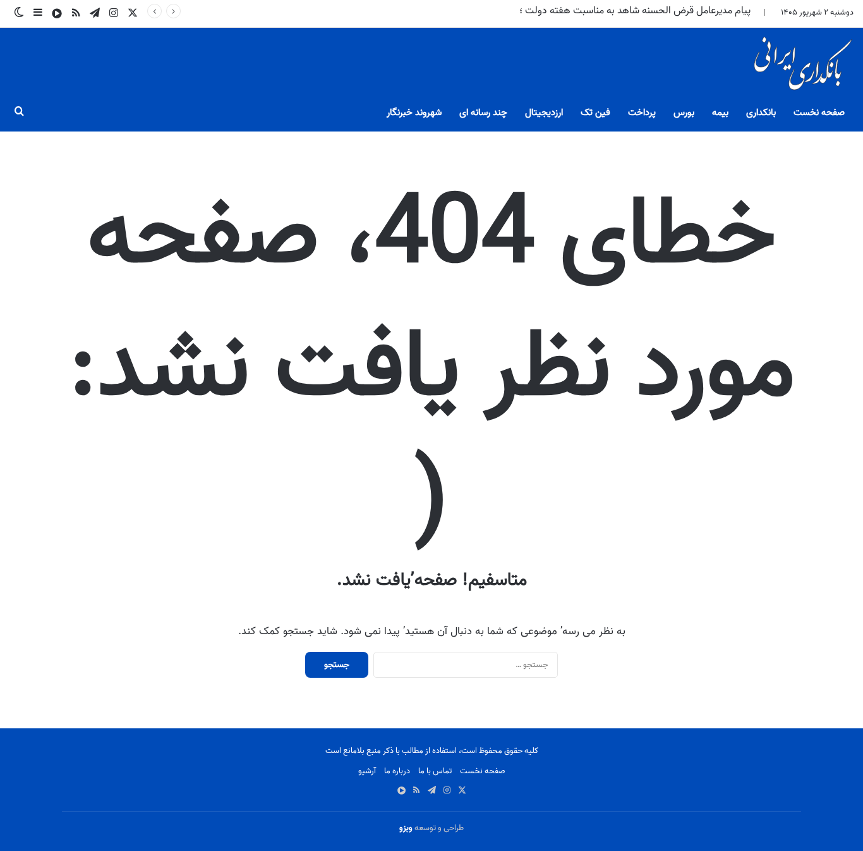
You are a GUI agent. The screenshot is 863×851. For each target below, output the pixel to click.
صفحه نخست (819, 112)
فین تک (595, 112)
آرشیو (367, 771)
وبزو (406, 828)
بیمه (720, 112)
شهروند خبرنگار (414, 112)
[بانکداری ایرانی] (802, 67)
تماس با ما (435, 771)
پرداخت (642, 112)
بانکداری (761, 112)
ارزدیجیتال (544, 112)
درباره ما (397, 771)
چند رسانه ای (483, 112)
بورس (683, 112)
